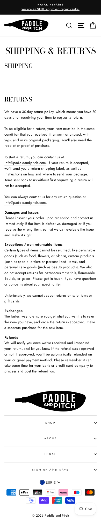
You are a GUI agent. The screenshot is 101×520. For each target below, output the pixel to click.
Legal (50, 454)
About (50, 438)
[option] (50, 7)
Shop (50, 423)
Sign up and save (50, 470)
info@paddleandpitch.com (25, 162)
